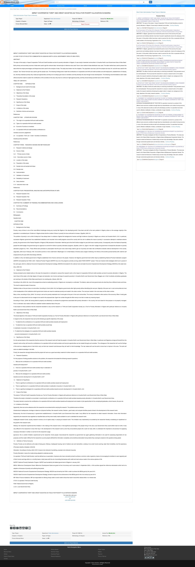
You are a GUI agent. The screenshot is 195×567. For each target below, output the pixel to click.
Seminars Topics (55, 551)
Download (109, 5)
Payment (158, 5)
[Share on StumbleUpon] (23, 528)
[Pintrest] (148, 557)
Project (140, 28)
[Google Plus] (150, 557)
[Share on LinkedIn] (20, 528)
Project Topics (36, 5)
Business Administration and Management (162, 144)
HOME (12, 5)
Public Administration (55, 18)
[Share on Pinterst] (26, 528)
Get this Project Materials (72, 29)
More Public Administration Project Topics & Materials (151, 12)
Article (134, 5)
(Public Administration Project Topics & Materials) (25, 15)
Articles (5, 554)
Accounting (156, 43)
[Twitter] (153, 557)
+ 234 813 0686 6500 (150, 552)
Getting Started (54, 549)
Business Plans (7, 551)
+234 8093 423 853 (70, 500)
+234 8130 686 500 (70, 497)
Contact (183, 5)
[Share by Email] (29, 528)
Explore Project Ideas (9, 556)
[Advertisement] (59, 41)
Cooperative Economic (158, 65)
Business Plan (61, 5)
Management (156, 159)
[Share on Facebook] (11, 528)
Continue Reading (174, 25)
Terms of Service (102, 556)
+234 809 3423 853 (150, 553)
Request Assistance (55, 556)
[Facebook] (145, 557)
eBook (85, 5)
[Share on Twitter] (14, 528)
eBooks (100, 551)
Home (5, 549)
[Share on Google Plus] (17, 528)
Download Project (55, 554)
